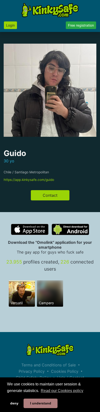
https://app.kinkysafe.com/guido (29, 180)
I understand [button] (40, 403)
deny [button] (14, 403)
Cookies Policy (64, 371)
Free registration (81, 25)
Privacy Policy (32, 371)
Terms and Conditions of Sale (48, 365)
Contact (50, 195)
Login (10, 25)
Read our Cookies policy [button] (62, 391)
